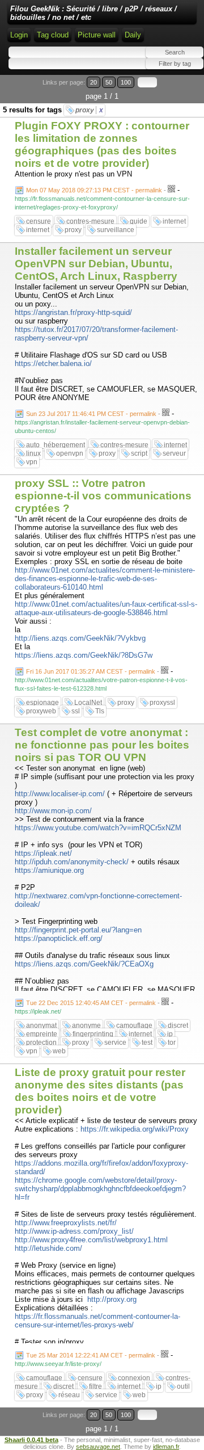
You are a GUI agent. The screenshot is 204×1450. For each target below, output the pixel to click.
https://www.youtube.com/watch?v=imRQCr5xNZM (98, 827)
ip (170, 1034)
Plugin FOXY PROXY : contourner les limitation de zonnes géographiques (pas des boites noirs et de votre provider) (102, 144)
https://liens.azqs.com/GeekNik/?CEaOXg (84, 964)
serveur (174, 453)
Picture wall (97, 35)
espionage (42, 703)
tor (172, 1042)
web (59, 1051)
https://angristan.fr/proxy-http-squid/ (73, 312)
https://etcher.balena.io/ (53, 363)
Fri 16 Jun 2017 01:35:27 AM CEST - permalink (90, 671)
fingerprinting (93, 1034)
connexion (134, 1378)
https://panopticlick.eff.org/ (59, 938)
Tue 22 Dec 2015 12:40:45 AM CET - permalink (91, 1002)
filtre (95, 1386)
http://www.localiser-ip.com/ (60, 793)
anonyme (86, 1025)
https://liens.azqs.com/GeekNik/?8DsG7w (83, 655)
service (115, 1042)
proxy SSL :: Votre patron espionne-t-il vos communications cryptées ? (103, 495)
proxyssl (162, 703)
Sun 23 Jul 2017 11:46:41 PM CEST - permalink (91, 413)
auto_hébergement (55, 445)
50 (108, 82)
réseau (69, 1395)
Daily (133, 35)
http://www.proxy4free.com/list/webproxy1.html (91, 1239)
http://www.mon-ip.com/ (53, 810)
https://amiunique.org (49, 870)
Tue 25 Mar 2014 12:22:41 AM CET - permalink (90, 1355)
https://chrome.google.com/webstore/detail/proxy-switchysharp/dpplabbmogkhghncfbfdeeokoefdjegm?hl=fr (100, 1188)
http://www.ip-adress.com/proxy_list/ (74, 1231)
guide (138, 221)
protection (41, 1042)
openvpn (69, 453)
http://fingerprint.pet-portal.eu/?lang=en (78, 930)
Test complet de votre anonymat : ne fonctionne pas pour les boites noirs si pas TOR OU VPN (102, 744)
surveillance (115, 230)
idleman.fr (166, 1446)
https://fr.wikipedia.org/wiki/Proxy (134, 1129)
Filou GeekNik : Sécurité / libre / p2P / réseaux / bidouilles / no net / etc (93, 13)
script (139, 453)
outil (183, 1386)
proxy (89, 110)
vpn (31, 462)
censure (38, 221)
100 (126, 82)
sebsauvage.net (98, 1446)
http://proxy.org (112, 1299)
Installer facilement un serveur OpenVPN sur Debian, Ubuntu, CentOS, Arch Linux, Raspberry (96, 263)
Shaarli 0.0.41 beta (31, 1439)
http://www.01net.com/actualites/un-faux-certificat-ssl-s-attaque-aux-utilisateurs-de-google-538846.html (106, 608)
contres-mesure (90, 221)
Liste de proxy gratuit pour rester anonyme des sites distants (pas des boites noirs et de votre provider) (100, 1091)
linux (33, 453)
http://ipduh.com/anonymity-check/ (72, 862)
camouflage (134, 1025)
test (147, 1042)
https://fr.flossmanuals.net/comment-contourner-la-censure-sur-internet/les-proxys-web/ (97, 1320)
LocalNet (88, 703)
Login (19, 35)
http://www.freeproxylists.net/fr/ (66, 1222)
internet (174, 221)
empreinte (41, 1034)
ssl (75, 711)
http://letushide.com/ (48, 1248)
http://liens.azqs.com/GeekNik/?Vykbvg (80, 638)
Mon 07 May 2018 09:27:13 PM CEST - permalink (94, 190)
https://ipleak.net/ (43, 853)
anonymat (41, 1025)
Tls (99, 711)
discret (178, 1025)
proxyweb (41, 711)
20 (93, 82)
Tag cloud (53, 35)
